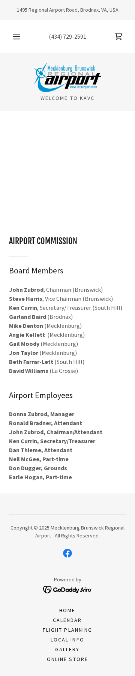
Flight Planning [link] (67, 629)
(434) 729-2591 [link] (67, 36)
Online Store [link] (67, 659)
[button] (16, 36)
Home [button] (67, 610)
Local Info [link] (67, 639)
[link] (118, 36)
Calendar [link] (67, 620)
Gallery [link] (67, 649)
